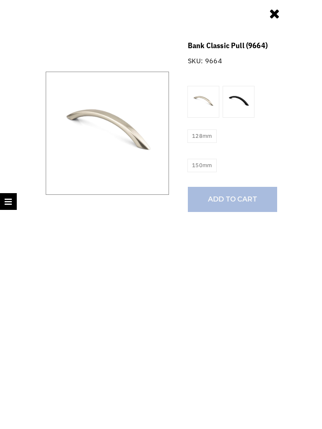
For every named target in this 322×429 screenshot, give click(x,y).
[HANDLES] (275, 13)
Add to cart (232, 199)
